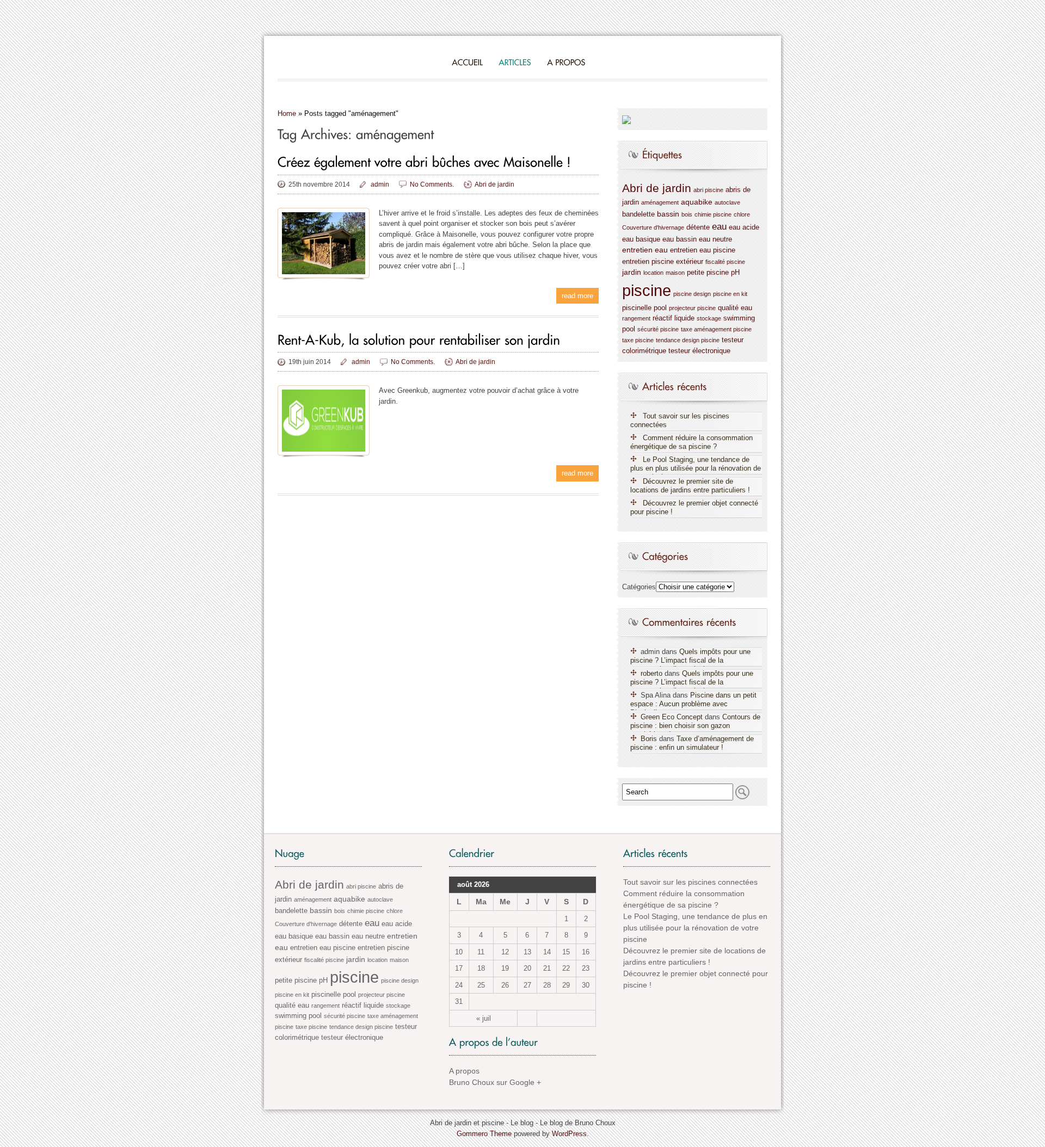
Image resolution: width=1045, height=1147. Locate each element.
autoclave (727, 202)
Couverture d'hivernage (653, 227)
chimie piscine (713, 214)
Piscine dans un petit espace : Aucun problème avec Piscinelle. (693, 704)
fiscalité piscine (725, 261)
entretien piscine (648, 262)
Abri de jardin (494, 184)
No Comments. (432, 184)
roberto (651, 673)
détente (698, 227)
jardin (631, 272)
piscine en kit (730, 294)
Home (287, 113)
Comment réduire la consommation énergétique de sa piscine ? (691, 442)
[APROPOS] (566, 62)
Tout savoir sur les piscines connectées (679, 420)
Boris (649, 739)
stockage (709, 318)
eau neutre (715, 239)
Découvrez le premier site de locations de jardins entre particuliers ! (690, 485)
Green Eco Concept (672, 717)
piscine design (692, 294)
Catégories (639, 587)
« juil (483, 1018)
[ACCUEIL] (467, 62)
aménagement (660, 202)
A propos (464, 1070)
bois (686, 214)
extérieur (689, 262)
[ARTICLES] (515, 62)
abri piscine (708, 190)
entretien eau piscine (702, 250)
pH (735, 272)
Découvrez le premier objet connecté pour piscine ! (694, 507)
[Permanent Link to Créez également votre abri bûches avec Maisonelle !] (424, 162)
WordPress (569, 1134)
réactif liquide (673, 318)
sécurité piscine (658, 329)
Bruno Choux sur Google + (495, 1082)
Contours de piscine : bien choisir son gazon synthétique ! (695, 725)
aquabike (696, 202)
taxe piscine (638, 340)
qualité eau (735, 308)
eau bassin (679, 239)
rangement (636, 318)
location (653, 272)
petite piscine (708, 272)
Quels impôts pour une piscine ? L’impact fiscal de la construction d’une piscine (690, 660)
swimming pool (298, 1016)
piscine (646, 290)
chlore (742, 214)
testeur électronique (699, 351)
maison (675, 272)
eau (719, 226)
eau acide (744, 227)
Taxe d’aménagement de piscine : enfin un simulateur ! (692, 743)
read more (577, 296)
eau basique (641, 239)
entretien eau (645, 249)
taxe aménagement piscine (716, 329)
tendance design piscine (688, 340)
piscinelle (636, 308)
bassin (668, 213)
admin (380, 184)
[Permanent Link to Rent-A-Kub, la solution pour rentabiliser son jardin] (419, 339)
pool (660, 308)
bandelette (638, 214)
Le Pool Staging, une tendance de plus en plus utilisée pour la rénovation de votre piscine (695, 468)
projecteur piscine (692, 308)
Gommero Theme (484, 1134)
